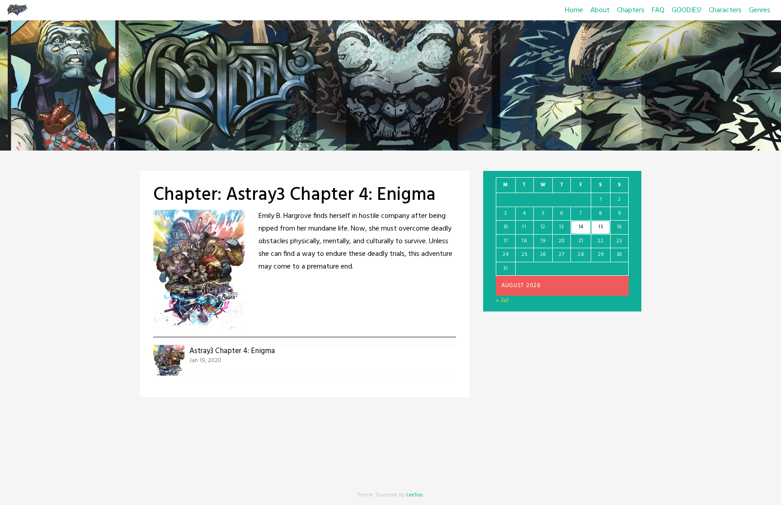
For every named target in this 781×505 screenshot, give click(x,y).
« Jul (502, 300)
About (600, 10)
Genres (759, 10)
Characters (725, 10)
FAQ (658, 10)
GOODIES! (686, 10)
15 (600, 227)
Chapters (631, 10)
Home (574, 10)
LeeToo (414, 495)
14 (581, 227)
